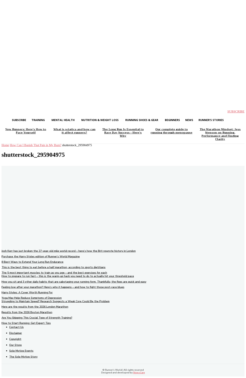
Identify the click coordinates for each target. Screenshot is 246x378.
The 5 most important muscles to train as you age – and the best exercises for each (54, 273)
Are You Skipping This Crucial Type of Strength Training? (37, 318)
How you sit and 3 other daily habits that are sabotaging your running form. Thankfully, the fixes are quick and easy (74, 282)
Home (5, 145)
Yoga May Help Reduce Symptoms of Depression (32, 298)
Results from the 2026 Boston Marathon (27, 312)
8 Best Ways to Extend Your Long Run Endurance (32, 262)
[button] (8, 111)
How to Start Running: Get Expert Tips (26, 323)
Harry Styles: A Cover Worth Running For (27, 292)
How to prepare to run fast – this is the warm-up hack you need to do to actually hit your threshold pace (68, 276)
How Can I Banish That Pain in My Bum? (35, 145)
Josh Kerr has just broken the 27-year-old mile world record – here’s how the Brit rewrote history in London (69, 251)
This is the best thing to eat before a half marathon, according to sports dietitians (54, 267)
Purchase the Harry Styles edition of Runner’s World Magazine (41, 256)
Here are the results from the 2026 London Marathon (35, 307)
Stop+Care (139, 372)
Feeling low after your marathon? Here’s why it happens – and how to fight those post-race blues (63, 287)
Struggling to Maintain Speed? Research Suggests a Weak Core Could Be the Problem (56, 301)
